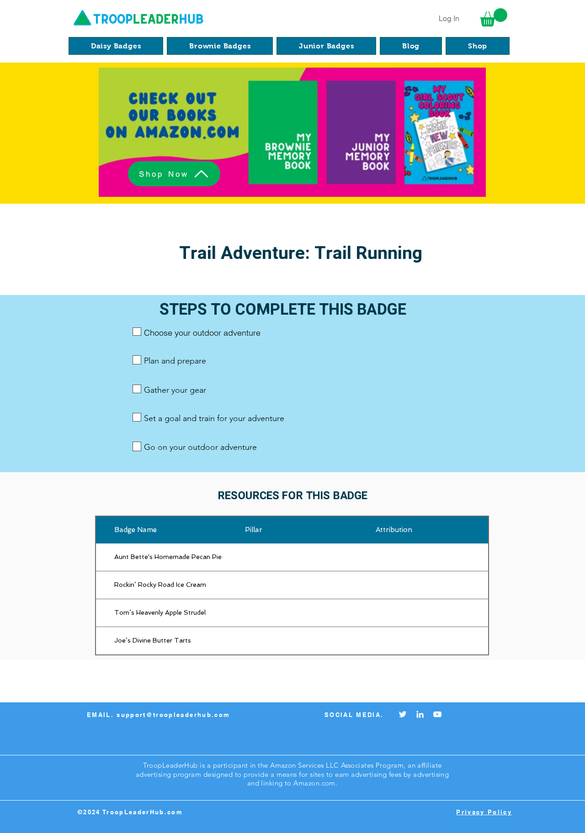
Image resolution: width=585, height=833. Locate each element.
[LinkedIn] (420, 714)
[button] (493, 17)
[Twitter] (403, 714)
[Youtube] (437, 714)
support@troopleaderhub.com (173, 714)
